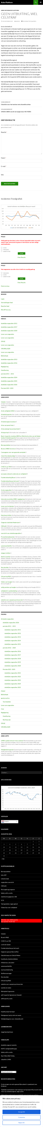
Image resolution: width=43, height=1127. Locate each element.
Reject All (21, 1123)
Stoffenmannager (6, 973)
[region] (21, 1111)
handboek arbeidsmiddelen (9, 959)
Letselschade (5, 879)
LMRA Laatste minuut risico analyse (12, 740)
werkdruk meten (6, 988)
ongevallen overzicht (7, 882)
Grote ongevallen (6, 490)
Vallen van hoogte (6, 582)
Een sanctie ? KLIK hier (8, 921)
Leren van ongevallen (7, 334)
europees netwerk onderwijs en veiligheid (14, 474)
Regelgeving (4, 366)
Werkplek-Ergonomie (7, 991)
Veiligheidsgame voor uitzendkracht (12, 1019)
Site (2, 175)
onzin (5, 248)
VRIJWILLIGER (5, 348)
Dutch (6, 821)
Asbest (3, 691)
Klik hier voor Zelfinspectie (9, 920)
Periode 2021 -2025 (7, 388)
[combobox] (21, 772)
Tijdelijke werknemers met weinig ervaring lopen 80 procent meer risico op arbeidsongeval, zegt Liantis (21, 1090)
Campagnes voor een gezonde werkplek (13, 452)
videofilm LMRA (6, 1059)
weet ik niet (6, 251)
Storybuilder (5, 567)
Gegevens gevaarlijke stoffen (10, 952)
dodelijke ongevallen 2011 (9, 323)
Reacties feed (5, 306)
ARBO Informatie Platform (10, 10)
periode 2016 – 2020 (9, 648)
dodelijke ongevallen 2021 (13, 673)
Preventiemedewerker (8, 537)
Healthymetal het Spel (8, 1012)
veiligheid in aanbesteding (9, 591)
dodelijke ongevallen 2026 (9, 384)
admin (18, 21)
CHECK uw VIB (6, 467)
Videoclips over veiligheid (9, 907)
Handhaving (4, 370)
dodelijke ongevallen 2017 (9, 327)
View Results (22, 257)
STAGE (3, 341)
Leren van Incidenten (7, 506)
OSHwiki (3, 526)
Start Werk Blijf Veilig (7, 1056)
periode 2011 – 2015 (7, 374)
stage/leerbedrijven (7, 1032)
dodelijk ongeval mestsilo (9, 1045)
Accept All (21, 1112)
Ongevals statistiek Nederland (10, 522)
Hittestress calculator (7, 962)
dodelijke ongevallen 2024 (9, 377)
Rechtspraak (6, 720)
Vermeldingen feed (7, 302)
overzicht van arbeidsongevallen (11, 533)
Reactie (4, 132)
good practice (5, 698)
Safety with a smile (6, 893)
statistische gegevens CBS (9, 897)
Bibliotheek (4, 356)
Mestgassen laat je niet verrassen (11, 1015)
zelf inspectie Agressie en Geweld (11, 995)
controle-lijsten (6, 944)
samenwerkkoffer (6, 546)
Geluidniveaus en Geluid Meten (10, 955)
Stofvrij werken (5, 557)
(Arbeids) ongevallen (7, 619)
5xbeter (3, 402)
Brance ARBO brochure (8, 449)
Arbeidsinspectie (6, 414)
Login (2, 299)
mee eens (6, 249)
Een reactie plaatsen (29, 21)
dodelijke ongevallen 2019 (13, 662)
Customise (21, 1117)
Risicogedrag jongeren (8, 889)
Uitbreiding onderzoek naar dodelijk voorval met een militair (19, 1095)
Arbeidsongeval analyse (8, 422)
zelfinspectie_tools (6, 998)
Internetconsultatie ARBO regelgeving (12, 499)
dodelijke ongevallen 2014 (13, 640)
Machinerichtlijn (6, 515)
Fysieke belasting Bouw (8, 477)
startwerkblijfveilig (7, 970)
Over (2, 709)
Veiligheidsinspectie (7, 749)
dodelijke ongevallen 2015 (13, 644)
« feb (3, 859)
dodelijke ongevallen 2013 (9, 359)
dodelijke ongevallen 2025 (9, 381)
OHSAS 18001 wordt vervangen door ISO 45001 (16, 110)
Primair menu (40, 2)
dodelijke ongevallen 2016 (9, 363)
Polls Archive (5, 286)
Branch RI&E (5, 937)
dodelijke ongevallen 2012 (13, 633)
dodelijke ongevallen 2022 (13, 676)
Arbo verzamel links (7, 425)
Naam (3, 158)
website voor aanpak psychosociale (12, 600)
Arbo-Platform (7, 2)
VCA (2, 900)
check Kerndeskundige (8, 456)
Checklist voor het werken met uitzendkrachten (16, 103)
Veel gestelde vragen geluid (9, 904)
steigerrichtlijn (5, 553)
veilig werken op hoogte (8, 587)
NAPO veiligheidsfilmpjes (9, 1049)
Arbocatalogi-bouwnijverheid (10, 429)
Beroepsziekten (5, 445)
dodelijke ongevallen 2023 (13, 680)
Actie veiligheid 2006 (7, 411)
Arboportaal (5, 432)
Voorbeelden (7, 702)
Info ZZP (3, 875)
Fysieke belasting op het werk (10, 481)
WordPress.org (5, 310)
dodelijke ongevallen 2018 (13, 658)
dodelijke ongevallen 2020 (9, 330)
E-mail (3, 166)
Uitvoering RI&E (6, 576)
